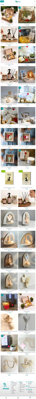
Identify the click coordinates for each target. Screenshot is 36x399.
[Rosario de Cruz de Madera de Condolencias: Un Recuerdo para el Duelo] (9, 363)
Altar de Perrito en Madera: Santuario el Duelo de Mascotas (27, 227)
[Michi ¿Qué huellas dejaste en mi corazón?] (9, 178)
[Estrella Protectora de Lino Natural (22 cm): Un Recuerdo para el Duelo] (9, 322)
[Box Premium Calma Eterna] (9, 34)
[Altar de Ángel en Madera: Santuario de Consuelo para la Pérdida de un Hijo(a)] (26, 260)
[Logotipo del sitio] (18, 1)
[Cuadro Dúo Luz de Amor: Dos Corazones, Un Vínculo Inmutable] (26, 136)
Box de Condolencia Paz (27, 311)
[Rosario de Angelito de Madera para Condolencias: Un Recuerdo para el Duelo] (26, 342)
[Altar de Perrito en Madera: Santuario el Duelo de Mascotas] (26, 218)
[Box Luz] (26, 157)
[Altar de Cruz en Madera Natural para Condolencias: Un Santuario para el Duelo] (9, 281)
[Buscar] (35, 1)
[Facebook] (3, 388)
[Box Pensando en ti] (9, 342)
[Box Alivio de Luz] (26, 198)
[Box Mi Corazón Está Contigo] (9, 302)
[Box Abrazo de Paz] (9, 198)
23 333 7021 (29, 384)
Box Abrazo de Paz (9, 207)
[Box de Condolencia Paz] (26, 302)
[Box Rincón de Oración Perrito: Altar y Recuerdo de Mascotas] (26, 74)
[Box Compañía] (26, 54)
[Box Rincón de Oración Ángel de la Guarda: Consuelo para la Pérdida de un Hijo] (9, 94)
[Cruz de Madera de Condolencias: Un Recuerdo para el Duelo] (26, 281)
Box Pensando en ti (9, 352)
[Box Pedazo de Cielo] (26, 14)
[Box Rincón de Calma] (9, 74)
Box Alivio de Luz (27, 207)
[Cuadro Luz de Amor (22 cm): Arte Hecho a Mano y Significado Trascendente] (9, 157)
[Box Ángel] (26, 34)
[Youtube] (6, 388)
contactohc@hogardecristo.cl (32, 387)
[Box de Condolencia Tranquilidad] (9, 54)
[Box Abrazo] (9, 115)
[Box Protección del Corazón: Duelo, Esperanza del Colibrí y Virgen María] (26, 115)
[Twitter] (5, 388)
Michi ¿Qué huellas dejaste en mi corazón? (9, 187)
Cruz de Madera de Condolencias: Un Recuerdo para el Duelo (27, 290)
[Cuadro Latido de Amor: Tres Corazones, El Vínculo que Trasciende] (9, 136)
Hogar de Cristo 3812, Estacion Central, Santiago (30, 391)
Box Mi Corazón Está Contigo (9, 311)
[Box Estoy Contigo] (26, 94)
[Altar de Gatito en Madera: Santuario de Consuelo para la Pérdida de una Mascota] (9, 260)
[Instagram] (8, 388)
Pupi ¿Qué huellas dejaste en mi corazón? (26, 187)
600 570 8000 (30, 383)
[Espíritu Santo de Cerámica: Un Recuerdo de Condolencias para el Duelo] (26, 363)
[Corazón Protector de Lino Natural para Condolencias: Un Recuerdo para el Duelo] (26, 322)
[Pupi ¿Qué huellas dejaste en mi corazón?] (26, 178)
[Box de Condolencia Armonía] (9, 14)
